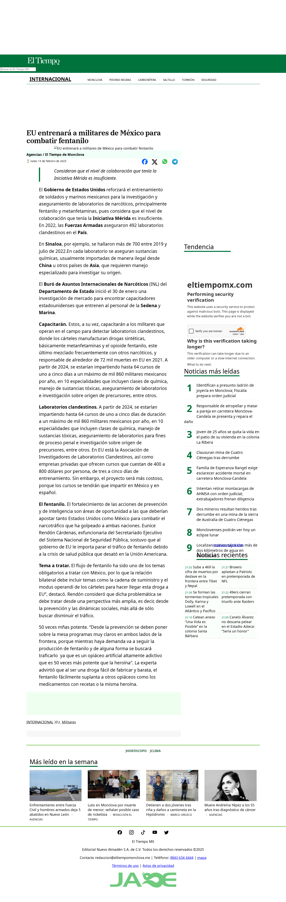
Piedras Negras (120, 80)
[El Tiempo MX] (43, 64)
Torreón (188, 80)
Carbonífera (147, 80)
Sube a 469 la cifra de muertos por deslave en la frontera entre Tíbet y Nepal (201, 576)
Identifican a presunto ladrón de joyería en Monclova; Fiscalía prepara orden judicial (225, 390)
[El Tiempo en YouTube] (158, 833)
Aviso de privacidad (158, 865)
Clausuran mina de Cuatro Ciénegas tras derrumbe (220, 455)
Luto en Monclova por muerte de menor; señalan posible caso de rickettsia (113, 812)
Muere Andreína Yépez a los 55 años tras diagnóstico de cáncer (230, 809)
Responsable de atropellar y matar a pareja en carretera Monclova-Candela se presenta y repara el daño (221, 413)
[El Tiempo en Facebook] (123, 833)
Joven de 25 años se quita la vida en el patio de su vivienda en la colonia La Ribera (228, 437)
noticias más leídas (228, 545)
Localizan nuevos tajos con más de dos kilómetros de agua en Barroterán (227, 550)
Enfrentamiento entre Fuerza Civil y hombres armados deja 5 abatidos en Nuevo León (55, 812)
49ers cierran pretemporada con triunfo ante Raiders (238, 597)
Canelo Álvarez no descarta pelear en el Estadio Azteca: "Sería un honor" (238, 624)
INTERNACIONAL (50, 79)
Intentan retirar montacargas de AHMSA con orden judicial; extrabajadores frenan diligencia (225, 494)
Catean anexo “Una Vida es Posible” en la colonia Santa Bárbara (200, 626)
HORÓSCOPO (136, 751)
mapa (201, 857)
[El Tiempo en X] (166, 833)
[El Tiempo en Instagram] (134, 833)
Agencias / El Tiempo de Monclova (55, 154)
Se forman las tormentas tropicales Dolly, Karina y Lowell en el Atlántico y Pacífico (201, 601)
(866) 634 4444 (181, 857)
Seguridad (208, 80)
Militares (69, 722)
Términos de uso (125, 865)
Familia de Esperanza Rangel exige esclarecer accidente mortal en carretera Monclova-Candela (227, 473)
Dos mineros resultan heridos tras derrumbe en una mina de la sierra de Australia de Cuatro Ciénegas (227, 514)
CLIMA (156, 751)
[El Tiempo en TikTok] (146, 833)
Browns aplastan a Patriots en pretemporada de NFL (238, 574)
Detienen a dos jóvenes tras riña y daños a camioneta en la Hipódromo (171, 810)
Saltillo (169, 80)
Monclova (95, 80)
